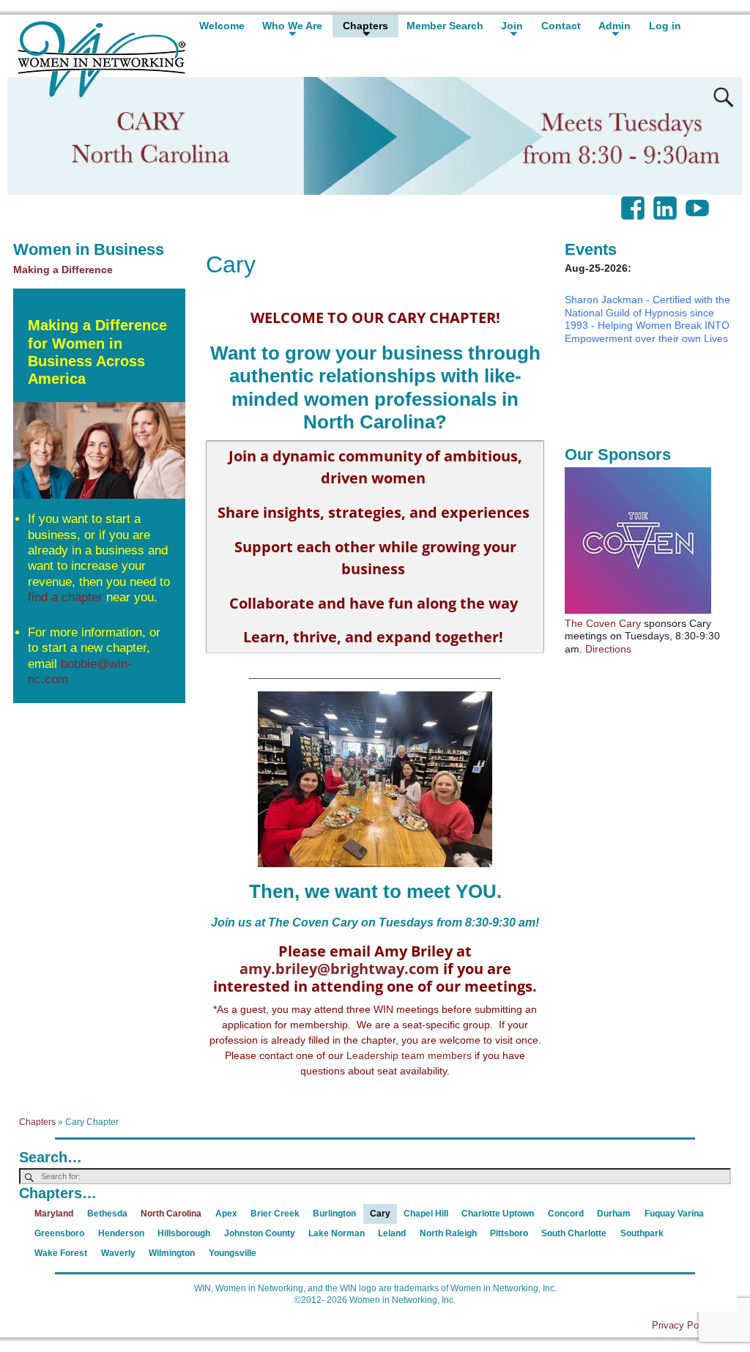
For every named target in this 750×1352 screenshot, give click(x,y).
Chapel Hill (426, 1213)
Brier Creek (275, 1213)
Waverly (118, 1253)
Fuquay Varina (674, 1213)
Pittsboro (509, 1233)
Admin (614, 25)
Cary (380, 1213)
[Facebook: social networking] (634, 201)
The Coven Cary (603, 623)
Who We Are (292, 25)
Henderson (121, 1233)
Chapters (365, 25)
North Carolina (171, 1213)
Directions (608, 649)
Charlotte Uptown (497, 1213)
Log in (665, 25)
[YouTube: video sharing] (698, 201)
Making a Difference (63, 269)
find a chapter (65, 597)
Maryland (53, 1213)
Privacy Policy (682, 1325)
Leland (392, 1233)
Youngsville (232, 1253)
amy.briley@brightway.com (339, 968)
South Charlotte (573, 1233)
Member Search (444, 25)
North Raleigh (448, 1233)
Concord (566, 1213)
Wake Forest (60, 1253)
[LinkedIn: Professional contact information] (666, 201)
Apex (226, 1213)
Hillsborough (183, 1233)
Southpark (642, 1233)
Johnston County (259, 1233)
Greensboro (59, 1233)
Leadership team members (409, 1055)
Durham (614, 1213)
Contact (561, 25)
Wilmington (172, 1253)
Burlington (334, 1213)
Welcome (222, 25)
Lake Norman (336, 1233)
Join (512, 25)
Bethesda (107, 1213)
